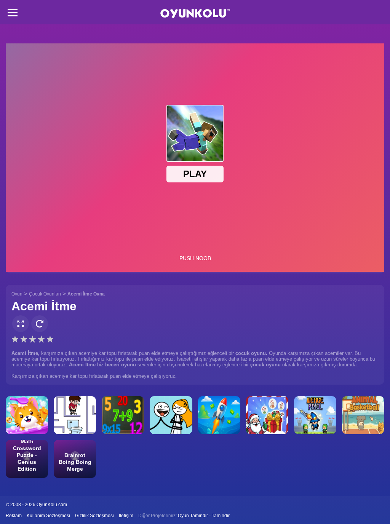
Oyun (16, 294)
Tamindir (221, 515)
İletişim (126, 515)
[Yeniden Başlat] (39, 323)
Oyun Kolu (195, 13)
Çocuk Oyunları (45, 294)
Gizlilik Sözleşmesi (94, 515)
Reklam (14, 515)
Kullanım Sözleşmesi (48, 515)
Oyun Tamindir (193, 515)
